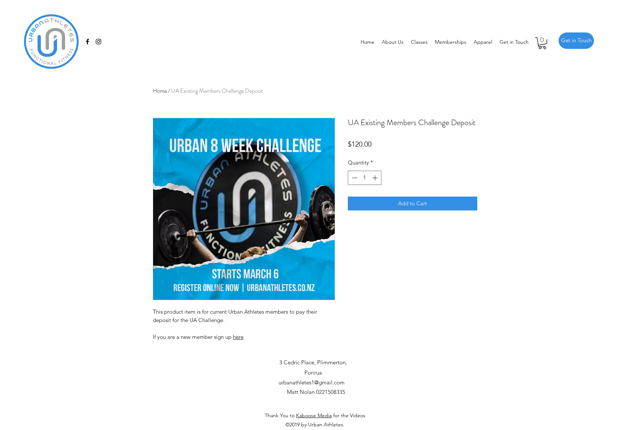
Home (160, 90)
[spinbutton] (365, 178)
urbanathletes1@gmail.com (312, 382)
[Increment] (376, 178)
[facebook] (87, 41)
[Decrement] (354, 178)
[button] (542, 43)
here (238, 336)
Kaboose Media (314, 415)
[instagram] (98, 41)
